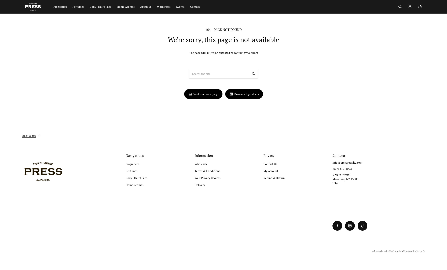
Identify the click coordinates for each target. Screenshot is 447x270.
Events (180, 7)
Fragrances (60, 7)
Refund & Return (274, 178)
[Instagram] (350, 226)
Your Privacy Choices (208, 178)
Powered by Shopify (414, 251)
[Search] (253, 74)
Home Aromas (126, 7)
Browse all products (246, 94)
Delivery (200, 185)
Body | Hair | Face (100, 7)
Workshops (164, 7)
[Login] (410, 7)
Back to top (29, 136)
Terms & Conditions (207, 171)
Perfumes (78, 7)
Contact (195, 7)
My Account (270, 171)
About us (145, 7)
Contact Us (270, 164)
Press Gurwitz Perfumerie (387, 251)
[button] (400, 7)
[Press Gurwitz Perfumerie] (36, 7)
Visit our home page (205, 94)
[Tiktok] (362, 226)
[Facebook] (337, 226)
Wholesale (201, 164)
